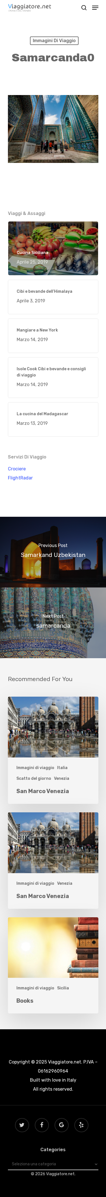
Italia (62, 767)
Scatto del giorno (33, 778)
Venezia (61, 778)
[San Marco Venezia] (53, 750)
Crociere (17, 469)
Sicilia (63, 988)
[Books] (53, 965)
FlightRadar (20, 478)
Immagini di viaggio (54, 40)
